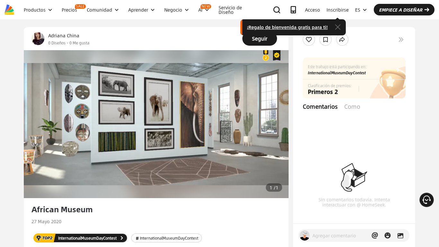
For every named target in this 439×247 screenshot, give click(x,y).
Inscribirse (338, 9)
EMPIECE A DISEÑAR (400, 9)
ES (357, 9)
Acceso (312, 9)
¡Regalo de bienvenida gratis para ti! (287, 27)
